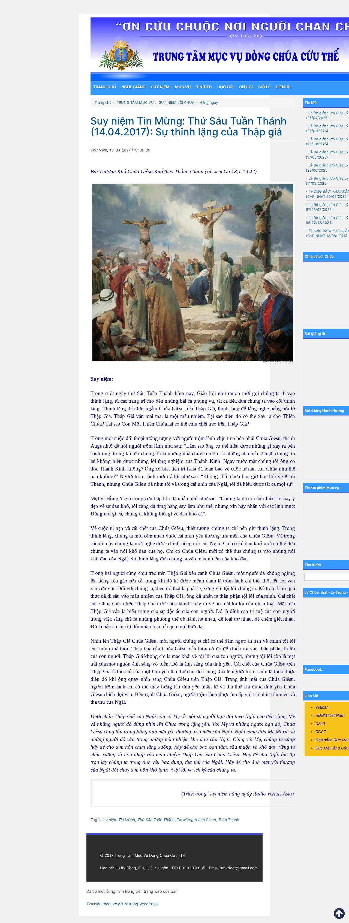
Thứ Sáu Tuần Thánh (155, 819)
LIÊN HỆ (283, 86)
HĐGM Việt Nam (329, 715)
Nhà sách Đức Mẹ (331, 739)
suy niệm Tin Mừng (118, 819)
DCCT (320, 731)
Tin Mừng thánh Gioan (196, 819)
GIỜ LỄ (264, 86)
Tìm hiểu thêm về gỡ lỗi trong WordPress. (123, 903)
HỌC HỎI (225, 86)
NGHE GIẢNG (133, 86)
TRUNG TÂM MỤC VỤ (135, 102)
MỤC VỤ (183, 86)
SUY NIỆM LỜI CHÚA (176, 102)
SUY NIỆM (160, 86)
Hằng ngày (209, 102)
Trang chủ (104, 86)
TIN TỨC (204, 86)
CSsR (320, 723)
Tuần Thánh (228, 819)
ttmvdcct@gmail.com (238, 868)
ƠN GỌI (246, 86)
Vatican (322, 707)
